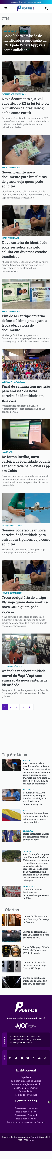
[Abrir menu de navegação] (5, 8)
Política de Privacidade (26, 1095)
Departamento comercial (26, 1088)
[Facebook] (22, 1057)
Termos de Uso (26, 1091)
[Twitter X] (33, 1057)
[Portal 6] (26, 8)
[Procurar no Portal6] (46, 8)
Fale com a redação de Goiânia (26, 1081)
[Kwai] (39, 1057)
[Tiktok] (16, 1057)
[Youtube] (27, 1057)
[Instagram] (10, 1057)
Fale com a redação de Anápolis (26, 1084)
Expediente (26, 1077)
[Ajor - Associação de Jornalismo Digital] (26, 1026)
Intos (32, 1140)
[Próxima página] (30, 707)
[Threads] (45, 1057)
